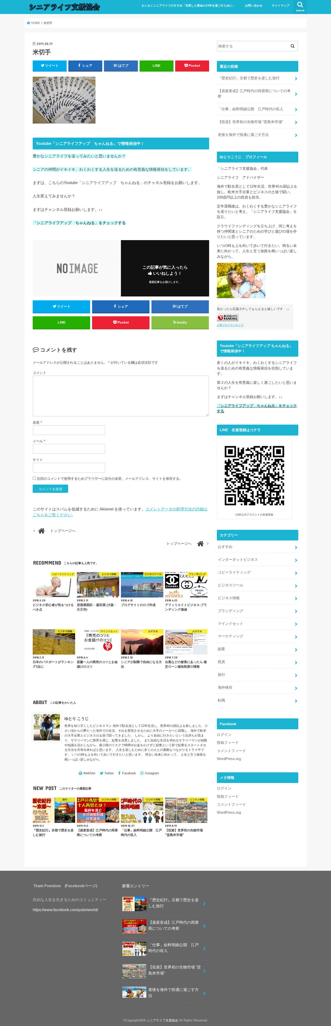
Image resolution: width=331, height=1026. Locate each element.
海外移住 (225, 687)
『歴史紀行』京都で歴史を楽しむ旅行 (249, 78)
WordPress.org (229, 759)
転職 (221, 700)
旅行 (221, 675)
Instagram (152, 773)
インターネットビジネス (238, 559)
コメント (39, 373)
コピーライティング (234, 572)
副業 (221, 649)
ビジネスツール (230, 585)
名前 (37, 422)
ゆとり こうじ (76, 718)
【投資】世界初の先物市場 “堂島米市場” (250, 122)
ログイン (224, 735)
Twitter (109, 773)
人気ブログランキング (230, 325)
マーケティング (230, 636)
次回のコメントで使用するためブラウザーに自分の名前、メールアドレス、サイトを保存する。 (110, 478)
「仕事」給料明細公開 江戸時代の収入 (250, 109)
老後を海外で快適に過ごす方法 (243, 135)
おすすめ (225, 547)
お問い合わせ (253, 5)
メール (39, 441)
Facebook (129, 773)
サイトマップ (280, 5)
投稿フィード (228, 743)
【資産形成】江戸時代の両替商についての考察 (254, 93)
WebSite (89, 773)
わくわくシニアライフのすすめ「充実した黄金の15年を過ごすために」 (188, 5)
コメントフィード (231, 751)
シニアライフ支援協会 (162, 1020)
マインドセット (230, 624)
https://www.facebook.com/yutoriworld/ (65, 910)
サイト (38, 460)
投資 (221, 662)
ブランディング (230, 611)
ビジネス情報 (229, 598)
